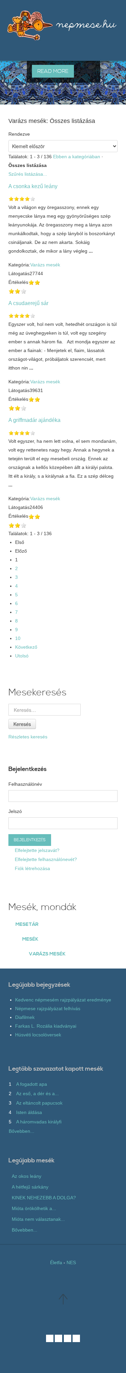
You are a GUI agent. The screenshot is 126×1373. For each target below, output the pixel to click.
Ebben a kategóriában (76, 156)
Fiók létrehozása (31, 868)
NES (71, 1262)
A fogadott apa (31, 1084)
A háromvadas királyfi (38, 1121)
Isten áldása (29, 1112)
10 (17, 638)
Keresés (22, 724)
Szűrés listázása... (27, 174)
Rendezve (19, 134)
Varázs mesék (45, 264)
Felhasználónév (25, 784)
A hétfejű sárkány (30, 1187)
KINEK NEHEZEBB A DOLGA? (44, 1197)
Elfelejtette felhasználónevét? (45, 859)
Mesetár (26, 924)
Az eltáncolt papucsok (39, 1103)
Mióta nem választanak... (38, 1219)
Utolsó (22, 655)
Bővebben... (21, 1131)
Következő (26, 647)
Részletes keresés (27, 736)
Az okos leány (26, 1176)
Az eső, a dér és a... (37, 1093)
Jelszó (15, 811)
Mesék (30, 939)
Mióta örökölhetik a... (34, 1208)
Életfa (56, 1262)
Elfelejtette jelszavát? (36, 850)
